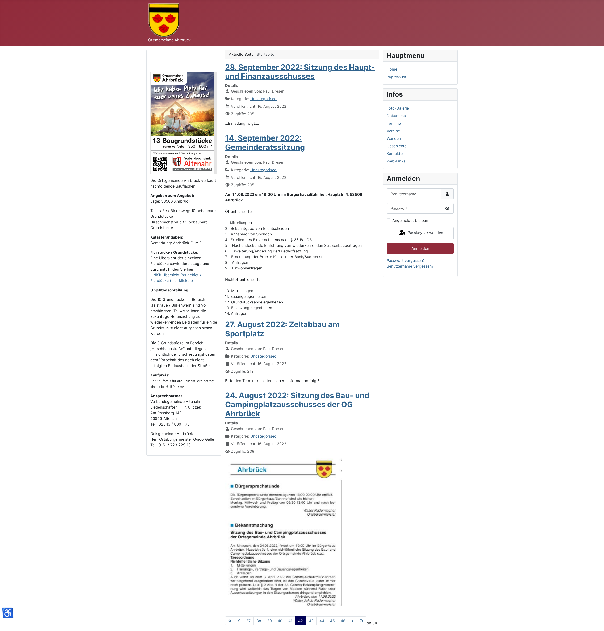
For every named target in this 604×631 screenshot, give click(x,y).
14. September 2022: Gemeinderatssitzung (265, 142)
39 (269, 620)
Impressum (396, 76)
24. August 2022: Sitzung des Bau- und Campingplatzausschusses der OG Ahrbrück (297, 404)
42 (300, 620)
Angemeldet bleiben (410, 220)
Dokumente (397, 115)
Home (392, 69)
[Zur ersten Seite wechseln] (230, 620)
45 (332, 620)
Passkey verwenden (425, 232)
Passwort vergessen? (406, 260)
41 (290, 620)
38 (258, 620)
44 (321, 620)
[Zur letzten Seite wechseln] (361, 620)
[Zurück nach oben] (595, 622)
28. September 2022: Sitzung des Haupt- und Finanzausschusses (300, 72)
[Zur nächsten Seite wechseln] (352, 620)
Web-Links (396, 161)
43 (311, 620)
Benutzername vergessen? (410, 266)
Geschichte (397, 146)
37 (248, 620)
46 (343, 620)
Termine (394, 123)
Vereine (393, 130)
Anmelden (420, 248)
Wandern (394, 138)
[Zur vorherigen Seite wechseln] (239, 620)
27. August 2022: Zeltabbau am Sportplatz (282, 329)
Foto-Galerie (398, 108)
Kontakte (395, 153)
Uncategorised (263, 98)
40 (280, 620)
